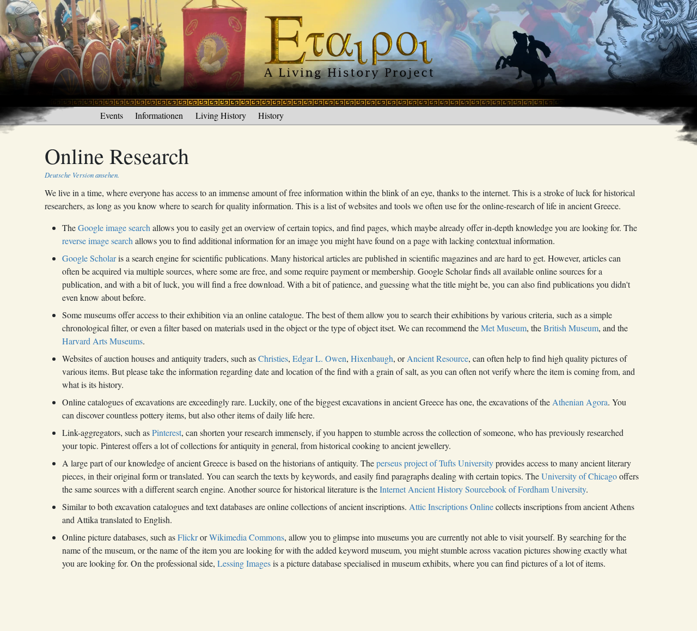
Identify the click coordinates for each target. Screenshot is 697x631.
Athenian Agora (580, 402)
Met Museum (504, 327)
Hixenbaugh (372, 358)
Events (111, 115)
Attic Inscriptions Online (451, 506)
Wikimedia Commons (246, 537)
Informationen (159, 115)
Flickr (188, 537)
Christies (273, 358)
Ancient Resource (437, 358)
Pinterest (166, 432)
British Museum (570, 327)
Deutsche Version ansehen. (82, 174)
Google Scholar (89, 258)
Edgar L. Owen (319, 358)
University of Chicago (579, 476)
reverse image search (97, 240)
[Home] (348, 52)
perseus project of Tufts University (434, 463)
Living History (220, 115)
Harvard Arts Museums (102, 341)
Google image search (114, 227)
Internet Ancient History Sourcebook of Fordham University (483, 489)
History (271, 115)
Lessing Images (244, 563)
